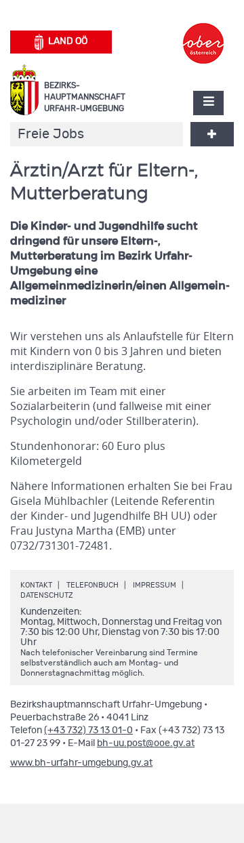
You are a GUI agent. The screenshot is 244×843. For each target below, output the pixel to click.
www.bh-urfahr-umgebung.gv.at (81, 763)
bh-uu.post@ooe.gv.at (146, 743)
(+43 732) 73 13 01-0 (88, 730)
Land (67, 41)
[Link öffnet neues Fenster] (203, 31)
